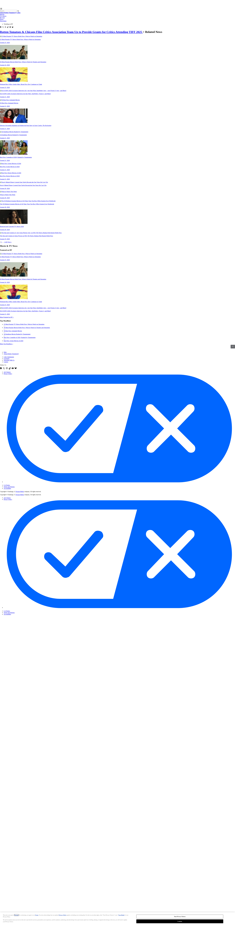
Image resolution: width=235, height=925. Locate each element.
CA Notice (7, 485)
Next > (10, 242)
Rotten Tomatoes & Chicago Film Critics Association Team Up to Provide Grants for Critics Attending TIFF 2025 (71, 32)
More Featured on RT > (7, 317)
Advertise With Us (9, 360)
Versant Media (20, 491)
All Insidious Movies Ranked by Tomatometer (17, 334)
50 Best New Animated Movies (13, 331)
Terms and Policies (9, 487)
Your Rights (121, 915)
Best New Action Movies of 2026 (13, 341)
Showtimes (3, 21)
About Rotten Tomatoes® (11, 354)
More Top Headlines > (6, 344)
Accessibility (7, 488)
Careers (6, 362)
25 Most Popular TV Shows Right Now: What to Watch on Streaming (24, 324)
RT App (2, 17)
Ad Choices (7, 372)
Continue (179, 921)
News (1, 19)
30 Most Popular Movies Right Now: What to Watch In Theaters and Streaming (27, 327)
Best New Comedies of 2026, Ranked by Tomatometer (20, 337)
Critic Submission (9, 357)
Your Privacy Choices (11, 483)
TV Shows (3, 16)
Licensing (6, 358)
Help (5, 352)
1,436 (5, 242)
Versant (16, 915)
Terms (36, 915)
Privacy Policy (8, 373)
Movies (2, 14)
